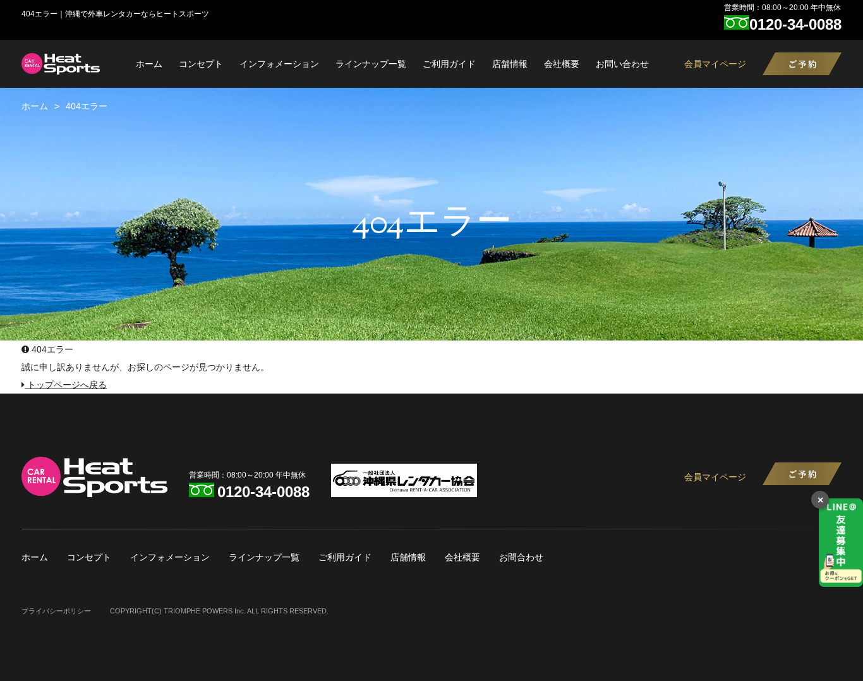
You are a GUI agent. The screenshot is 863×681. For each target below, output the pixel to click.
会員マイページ (715, 64)
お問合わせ (521, 557)
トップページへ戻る (66, 385)
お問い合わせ (622, 64)
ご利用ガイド (449, 64)
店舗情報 (510, 64)
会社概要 (561, 64)
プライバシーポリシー (56, 611)
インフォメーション (279, 64)
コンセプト (201, 64)
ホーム (149, 64)
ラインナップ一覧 (370, 64)
